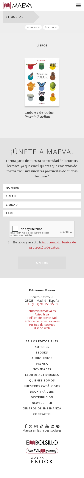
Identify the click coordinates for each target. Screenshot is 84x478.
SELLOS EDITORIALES (42, 341)
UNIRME (42, 263)
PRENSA (42, 364)
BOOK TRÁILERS (42, 391)
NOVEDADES (42, 369)
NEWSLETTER (42, 403)
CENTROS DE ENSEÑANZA (41, 408)
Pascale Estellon (37, 117)
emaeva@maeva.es (42, 311)
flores (32, 27)
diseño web (42, 328)
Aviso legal (42, 314)
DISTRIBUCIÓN (42, 397)
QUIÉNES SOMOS (42, 380)
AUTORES (42, 347)
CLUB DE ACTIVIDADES (42, 375)
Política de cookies (42, 325)
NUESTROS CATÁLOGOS (41, 386)
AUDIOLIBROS (42, 358)
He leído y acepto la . (44, 244)
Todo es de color (39, 112)
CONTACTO (42, 414)
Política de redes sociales (42, 321)
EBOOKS (42, 352)
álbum (49, 27)
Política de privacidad (42, 318)
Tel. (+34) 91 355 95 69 (42, 304)
